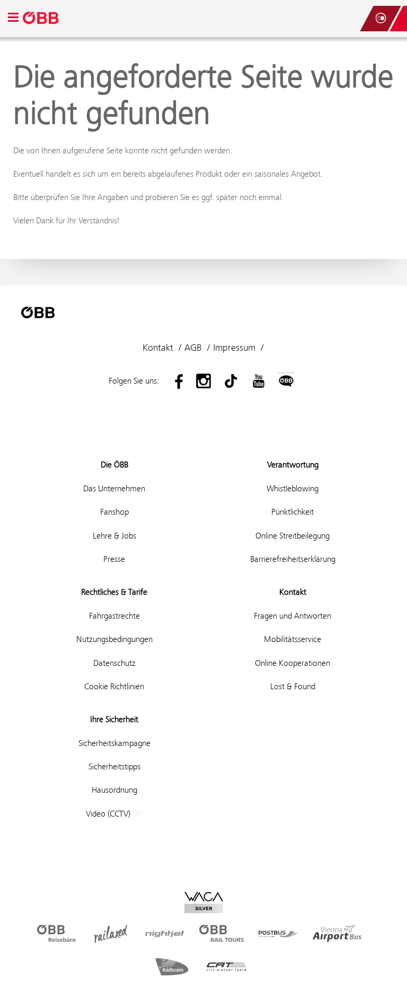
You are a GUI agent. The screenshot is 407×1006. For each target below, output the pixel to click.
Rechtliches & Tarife (114, 592)
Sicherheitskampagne (114, 743)
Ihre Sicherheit (114, 719)
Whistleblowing (292, 488)
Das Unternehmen (114, 488)
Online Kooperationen (292, 663)
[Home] (41, 18)
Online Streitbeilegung (292, 536)
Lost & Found (292, 686)
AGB (193, 347)
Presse (114, 559)
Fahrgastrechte (114, 616)
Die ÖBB (114, 464)
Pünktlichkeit (292, 512)
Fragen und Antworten (292, 616)
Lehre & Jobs (114, 536)
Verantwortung (292, 464)
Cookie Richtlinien (114, 686)
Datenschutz (114, 663)
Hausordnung (114, 790)
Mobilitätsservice (292, 639)
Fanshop (114, 512)
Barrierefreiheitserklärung (292, 559)
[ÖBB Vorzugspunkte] (380, 18)
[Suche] (359, 18)
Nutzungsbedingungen (114, 639)
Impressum (234, 347)
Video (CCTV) (109, 814)
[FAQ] (348, 18)
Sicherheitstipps (114, 766)
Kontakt (158, 347)
